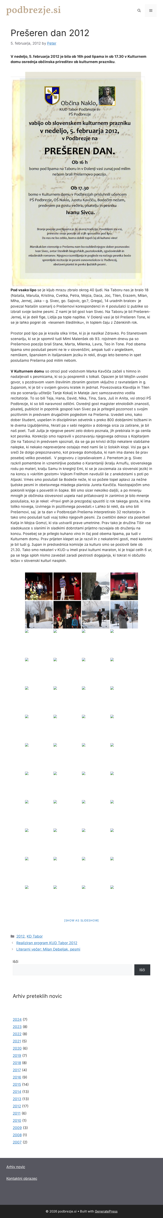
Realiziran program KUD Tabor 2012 (46, 943)
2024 (17, 1019)
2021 (17, 1041)
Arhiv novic (15, 1167)
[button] (139, 10)
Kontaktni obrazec (21, 1178)
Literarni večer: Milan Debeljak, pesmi (48, 949)
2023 (17, 1027)
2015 (17, 1084)
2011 (17, 1113)
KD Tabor (35, 936)
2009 (17, 1128)
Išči (15, 961)
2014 (17, 1092)
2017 (17, 1070)
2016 (17, 1077)
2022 (17, 1034)
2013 (17, 1099)
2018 (17, 1063)
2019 (17, 1055)
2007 (17, 1142)
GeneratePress (106, 1211)
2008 (17, 1135)
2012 (20, 936)
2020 (17, 1048)
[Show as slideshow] (81, 920)
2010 (17, 1120)
